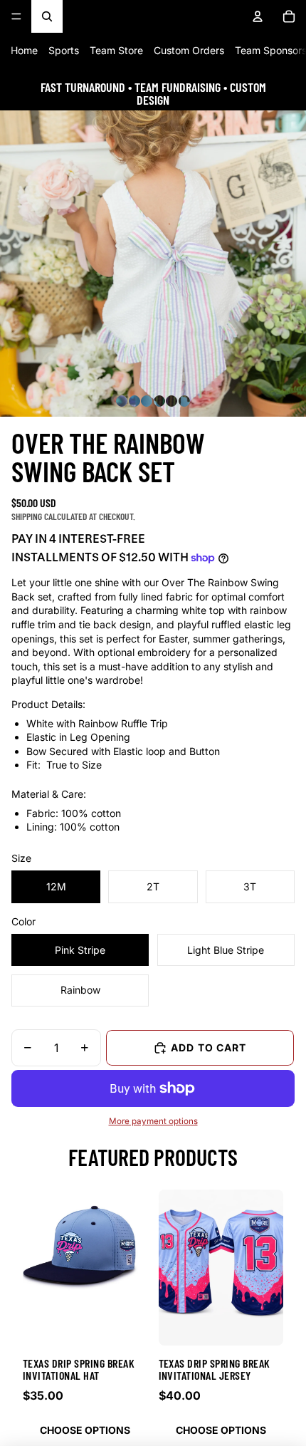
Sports (63, 50)
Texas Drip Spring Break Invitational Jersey (214, 1369)
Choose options (85, 1430)
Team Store (116, 50)
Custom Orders (189, 50)
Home (24, 50)
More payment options (153, 1121)
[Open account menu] (257, 16)
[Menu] (16, 16)
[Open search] (47, 16)
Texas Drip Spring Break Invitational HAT (78, 1369)
